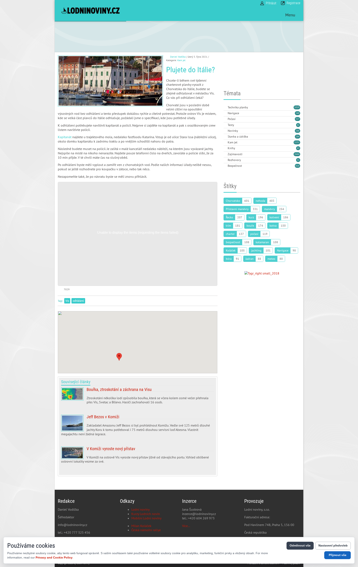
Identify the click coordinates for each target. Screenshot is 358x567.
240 (297, 113)
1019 (296, 107)
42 (298, 124)
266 (297, 130)
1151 (296, 142)
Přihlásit (271, 3)
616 (297, 165)
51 (298, 159)
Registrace (293, 3)
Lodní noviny (140, 509)
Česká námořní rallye (146, 530)
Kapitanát (64, 137)
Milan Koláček (141, 526)
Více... (186, 526)
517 (297, 118)
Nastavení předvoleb (333, 545)
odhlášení (78, 300)
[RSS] (225, 107)
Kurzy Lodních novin (145, 514)
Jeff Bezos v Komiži (137, 427)
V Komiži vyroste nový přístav (137, 457)
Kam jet (181, 60)
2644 (296, 154)
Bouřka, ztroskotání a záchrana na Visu (137, 397)
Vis (67, 300)
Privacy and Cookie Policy (54, 557)
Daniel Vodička (178, 56)
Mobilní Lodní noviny (146, 518)
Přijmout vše (337, 555)
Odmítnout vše (300, 545)
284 (297, 136)
